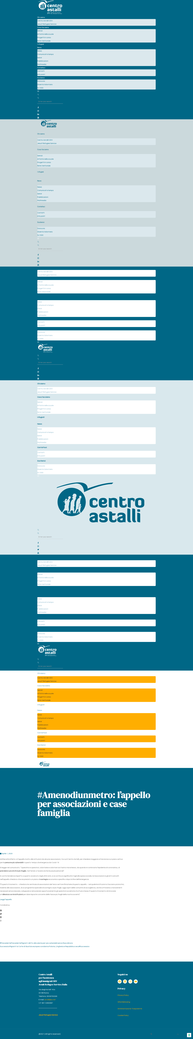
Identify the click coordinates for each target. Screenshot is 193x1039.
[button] (62, 910)
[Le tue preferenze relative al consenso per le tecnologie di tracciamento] (189, 1035)
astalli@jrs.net (50, 1000)
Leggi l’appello (6, 899)
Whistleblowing (124, 1002)
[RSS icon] (151, 1034)
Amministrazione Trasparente (130, 1009)
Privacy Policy (123, 995)
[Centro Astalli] (50, 14)
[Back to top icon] (178, 1034)
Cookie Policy (123, 1015)
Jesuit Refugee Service (48, 1015)
